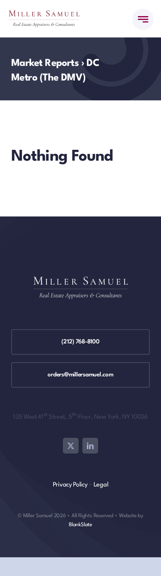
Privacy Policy (70, 485)
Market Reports (45, 63)
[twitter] (71, 446)
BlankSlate (80, 524)
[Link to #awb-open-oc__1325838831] (143, 19)
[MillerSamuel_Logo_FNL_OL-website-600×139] (43, 13)
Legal (101, 485)
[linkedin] (90, 446)
